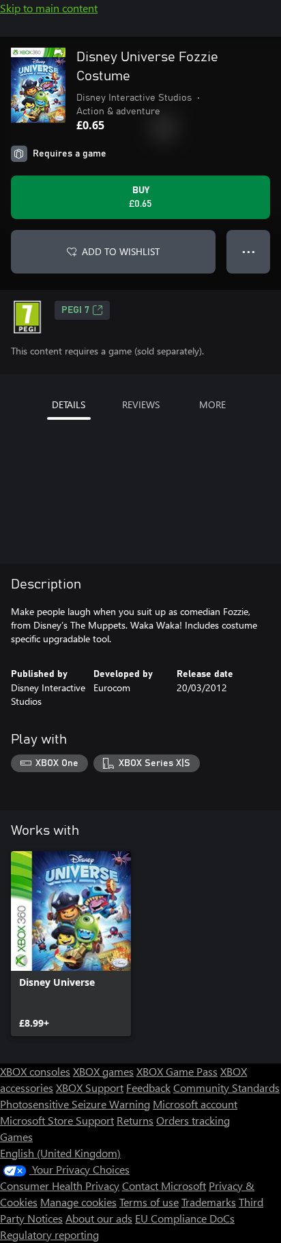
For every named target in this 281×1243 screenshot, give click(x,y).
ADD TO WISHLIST (121, 251)
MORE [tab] (212, 404)
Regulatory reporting (49, 1234)
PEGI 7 (75, 310)
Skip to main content (49, 8)
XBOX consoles (35, 1071)
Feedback (148, 1087)
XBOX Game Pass (177, 1071)
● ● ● (248, 251)
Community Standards (226, 1087)
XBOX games (103, 1071)
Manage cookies (78, 1202)
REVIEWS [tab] (141, 404)
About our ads (98, 1218)
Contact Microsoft (164, 1185)
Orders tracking (193, 1120)
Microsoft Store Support (57, 1120)
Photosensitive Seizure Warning (75, 1104)
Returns (135, 1120)
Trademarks (208, 1202)
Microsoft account (195, 1104)
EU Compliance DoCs (185, 1218)
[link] (71, 943)
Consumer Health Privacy (59, 1185)
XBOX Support (89, 1087)
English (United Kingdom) (60, 1153)
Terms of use (149, 1202)
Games (16, 1136)
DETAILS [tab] (68, 404)
